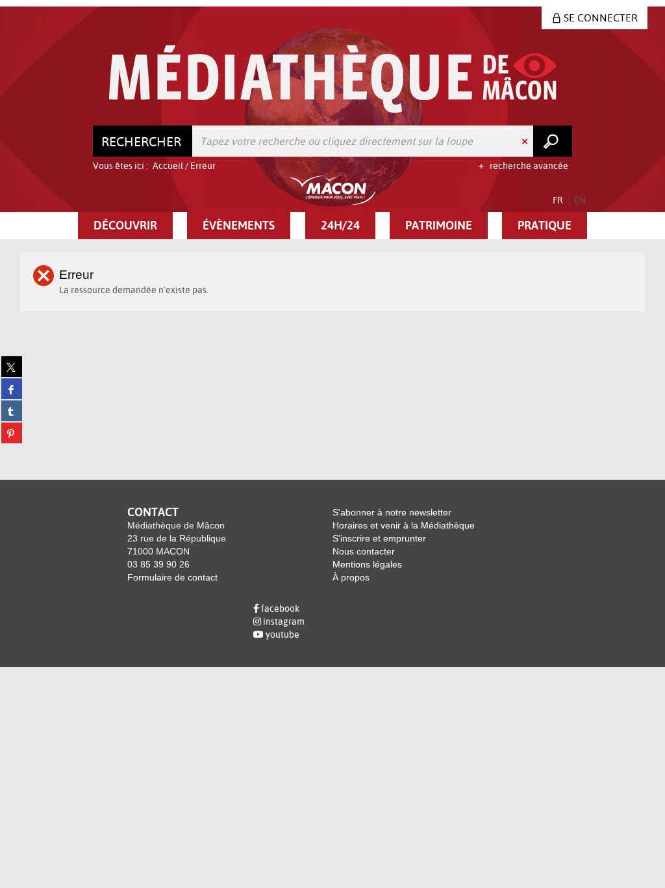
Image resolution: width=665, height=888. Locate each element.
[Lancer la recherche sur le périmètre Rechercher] (552, 141)
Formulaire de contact (172, 577)
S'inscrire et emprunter (379, 538)
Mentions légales (367, 564)
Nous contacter (363, 551)
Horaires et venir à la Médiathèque (403, 525)
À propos (351, 577)
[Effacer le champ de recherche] (526, 141)
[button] (125, 225)
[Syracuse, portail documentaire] (333, 79)
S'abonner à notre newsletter (391, 512)
